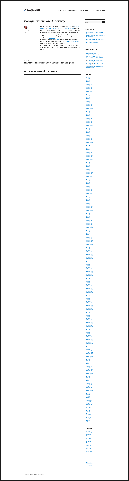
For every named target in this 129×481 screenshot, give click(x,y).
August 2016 (88, 110)
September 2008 (89, 244)
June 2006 (88, 280)
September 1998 (89, 406)
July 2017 (87, 94)
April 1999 (88, 397)
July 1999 (88, 393)
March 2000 (88, 382)
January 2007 (89, 270)
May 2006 (88, 281)
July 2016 (88, 111)
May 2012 (88, 182)
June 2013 (88, 163)
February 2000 (89, 383)
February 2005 (89, 302)
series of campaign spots (72, 41)
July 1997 (87, 418)
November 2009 (89, 224)
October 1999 (88, 389)
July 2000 (88, 376)
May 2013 (88, 165)
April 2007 (88, 265)
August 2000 (88, 374)
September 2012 (89, 176)
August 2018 (88, 77)
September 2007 (89, 258)
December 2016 (89, 104)
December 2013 (89, 155)
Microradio (88, 445)
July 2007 (88, 261)
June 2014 (88, 146)
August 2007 (88, 260)
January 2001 (89, 367)
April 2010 (88, 217)
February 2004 (89, 319)
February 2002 (89, 350)
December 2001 (89, 352)
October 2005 (89, 291)
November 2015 (89, 122)
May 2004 (88, 315)
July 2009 (88, 230)
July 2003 (88, 329)
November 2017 (89, 88)
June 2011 (88, 197)
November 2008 (89, 241)
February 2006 (89, 285)
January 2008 (89, 253)
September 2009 (89, 227)
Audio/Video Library (73, 10)
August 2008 (88, 246)
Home (59, 10)
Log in (87, 461)
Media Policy (88, 444)
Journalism (88, 441)
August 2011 (88, 195)
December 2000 (89, 369)
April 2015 (88, 132)
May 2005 (88, 298)
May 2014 (88, 148)
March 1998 (88, 414)
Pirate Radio (88, 448)
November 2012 (89, 173)
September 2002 (89, 343)
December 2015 (89, 121)
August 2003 (88, 328)
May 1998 (88, 411)
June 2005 (88, 297)
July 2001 (88, 359)
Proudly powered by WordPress (37, 474)
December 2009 (89, 223)
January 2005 (89, 304)
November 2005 (89, 289)
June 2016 (88, 112)
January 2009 (89, 238)
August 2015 (88, 127)
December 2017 (89, 87)
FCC (87, 435)
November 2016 (89, 105)
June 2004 (88, 314)
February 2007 (89, 268)
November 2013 (89, 156)
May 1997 (88, 421)
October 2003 (89, 325)
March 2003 (88, 335)
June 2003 (88, 331)
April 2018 (88, 81)
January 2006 (89, 287)
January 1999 (88, 401)
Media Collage (84, 10)
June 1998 (88, 410)
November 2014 (89, 139)
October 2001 (89, 355)
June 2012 (88, 180)
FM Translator (89, 438)
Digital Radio (88, 434)
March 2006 (88, 284)
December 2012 (89, 172)
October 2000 (89, 372)
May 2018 (88, 80)
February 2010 (89, 220)
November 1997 (89, 416)
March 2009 (88, 236)
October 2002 (89, 342)
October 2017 (88, 90)
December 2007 (89, 254)
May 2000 (88, 379)
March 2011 (88, 202)
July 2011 (87, 196)
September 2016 (89, 108)
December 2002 (89, 339)
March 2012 (88, 185)
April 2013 (88, 166)
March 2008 (88, 250)
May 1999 (88, 396)
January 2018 (88, 85)
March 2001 (88, 365)
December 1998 (89, 403)
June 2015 (88, 129)
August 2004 (88, 311)
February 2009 (89, 237)
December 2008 (89, 240)
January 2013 (88, 170)
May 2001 (88, 362)
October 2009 (89, 226)
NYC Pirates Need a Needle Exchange (95, 60)
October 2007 (89, 257)
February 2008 (89, 251)
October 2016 (88, 107)
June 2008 (88, 248)
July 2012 (88, 179)
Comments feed (89, 463)
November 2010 (89, 207)
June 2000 (88, 377)
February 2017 (89, 101)
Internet (87, 439)
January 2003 (89, 338)
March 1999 (88, 399)
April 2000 (88, 380)
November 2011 (89, 190)
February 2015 (89, 135)
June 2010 (88, 214)
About (64, 10)
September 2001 (89, 356)
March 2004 (88, 318)
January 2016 (88, 119)
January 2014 (88, 153)
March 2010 (88, 219)
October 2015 (88, 124)
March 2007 (88, 267)
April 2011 (88, 200)
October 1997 (88, 417)
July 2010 (88, 213)
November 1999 (89, 387)
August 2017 (88, 93)
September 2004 (89, 309)
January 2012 (88, 187)
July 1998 (88, 408)
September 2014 (89, 142)
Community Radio (90, 432)
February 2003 (89, 336)
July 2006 (88, 278)
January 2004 (89, 321)
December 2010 (89, 206)
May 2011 (88, 199)
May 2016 (88, 114)
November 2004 (89, 306)
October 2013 (88, 158)
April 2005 (88, 299)
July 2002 (88, 346)
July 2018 (88, 78)
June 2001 (88, 360)
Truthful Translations (53, 28)
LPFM (87, 442)
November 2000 (89, 370)
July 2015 (88, 128)
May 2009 (88, 233)
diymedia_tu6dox (28, 30)
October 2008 (89, 243)
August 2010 (88, 212)
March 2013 (88, 168)
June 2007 (88, 263)
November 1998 (89, 404)
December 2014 (89, 138)
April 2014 (88, 149)
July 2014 (88, 145)
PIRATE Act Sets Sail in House (92, 42)
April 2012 (88, 183)
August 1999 (88, 391)
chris (87, 66)
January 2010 (88, 221)
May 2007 (88, 264)
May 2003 (88, 332)
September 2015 (89, 125)
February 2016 (89, 118)
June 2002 (88, 348)
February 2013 (89, 169)
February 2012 (89, 186)
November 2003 (89, 323)
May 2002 (88, 349)
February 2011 (89, 203)
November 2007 (89, 255)
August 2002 (88, 345)
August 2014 (88, 144)
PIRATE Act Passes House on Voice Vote (94, 38)
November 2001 (89, 353)
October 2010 (88, 209)
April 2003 (88, 333)
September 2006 (89, 275)
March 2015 (88, 134)
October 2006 (89, 274)
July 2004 (88, 312)
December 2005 (89, 288)
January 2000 (89, 384)
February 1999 (89, 400)
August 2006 (88, 277)
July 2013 (88, 162)
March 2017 (88, 100)
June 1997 (88, 420)
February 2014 (89, 152)
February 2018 (89, 84)
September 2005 (89, 292)
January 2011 (88, 204)
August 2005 (88, 294)
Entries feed (88, 462)
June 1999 (88, 394)
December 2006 (89, 271)
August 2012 (88, 178)
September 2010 (89, 210)
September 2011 (89, 193)
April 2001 (88, 363)
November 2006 (89, 272)
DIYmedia (26, 474)
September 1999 (89, 390)
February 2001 (89, 366)
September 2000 (89, 373)
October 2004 (89, 308)
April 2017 (88, 98)
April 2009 (88, 234)
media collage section (68, 28)
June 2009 (88, 231)
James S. (87, 52)
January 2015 (88, 136)
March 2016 (88, 117)
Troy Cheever (89, 54)
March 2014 (88, 151)
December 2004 (89, 305)
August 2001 (88, 357)
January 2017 (88, 102)
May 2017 (88, 97)
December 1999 (89, 386)
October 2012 (88, 175)
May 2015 (88, 131)
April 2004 (88, 316)
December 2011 (89, 189)
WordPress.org (89, 465)
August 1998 (88, 407)
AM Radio (88, 431)
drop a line (52, 37)
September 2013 (89, 159)
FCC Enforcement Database (97, 10)
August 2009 (88, 229)
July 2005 (88, 295)
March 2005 (88, 301)
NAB (87, 447)
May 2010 (88, 216)
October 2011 (88, 192)
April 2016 (88, 115)
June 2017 (88, 95)
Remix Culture (27, 33)
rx (58, 39)
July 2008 (88, 247)
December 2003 (89, 322)
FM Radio (88, 437)
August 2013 (88, 161)
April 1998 (88, 413)
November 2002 (89, 340)
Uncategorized (89, 451)
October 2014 (88, 141)
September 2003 (89, 326)
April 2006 (88, 282)
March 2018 (88, 83)
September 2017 (89, 91)
